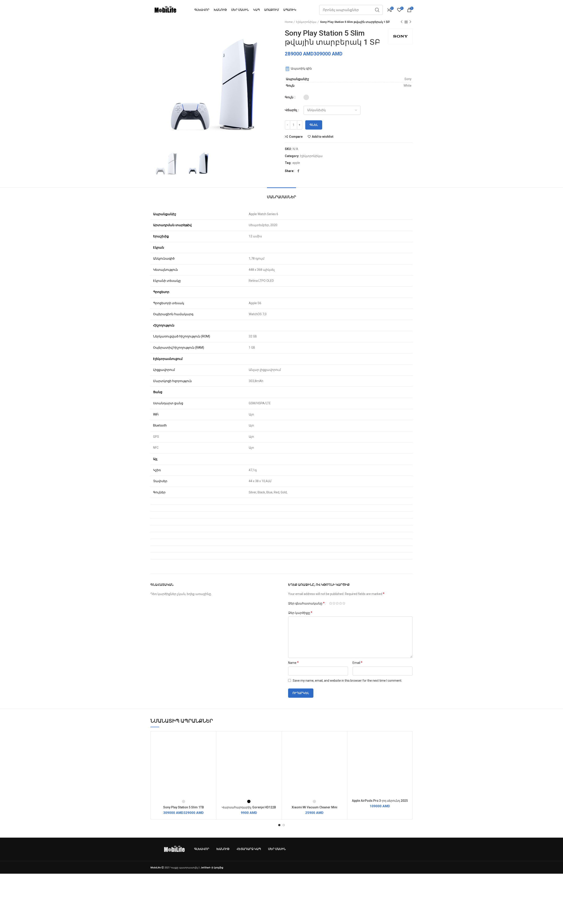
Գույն (289, 97)
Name (293, 663)
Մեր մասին (277, 849)
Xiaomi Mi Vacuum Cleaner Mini (314, 807)
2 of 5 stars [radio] (334, 603)
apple (296, 163)
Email (357, 663)
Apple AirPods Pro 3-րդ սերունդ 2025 (380, 800)
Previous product (401, 22)
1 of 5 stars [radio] (330, 603)
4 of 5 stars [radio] (340, 603)
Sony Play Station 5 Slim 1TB (183, 807)
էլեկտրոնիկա (306, 22)
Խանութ (222, 849)
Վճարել (291, 110)
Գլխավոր (201, 849)
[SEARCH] (376, 10)
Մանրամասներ (281, 197)
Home (288, 22)
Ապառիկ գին (301, 68)
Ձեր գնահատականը (306, 603)
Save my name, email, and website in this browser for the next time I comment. (347, 680)
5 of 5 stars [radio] (343, 603)
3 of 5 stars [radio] (337, 603)
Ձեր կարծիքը (300, 613)
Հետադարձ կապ (249, 849)
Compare (296, 136)
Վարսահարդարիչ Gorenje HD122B (249, 807)
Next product (410, 22)
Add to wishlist (322, 136)
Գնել (314, 124)
